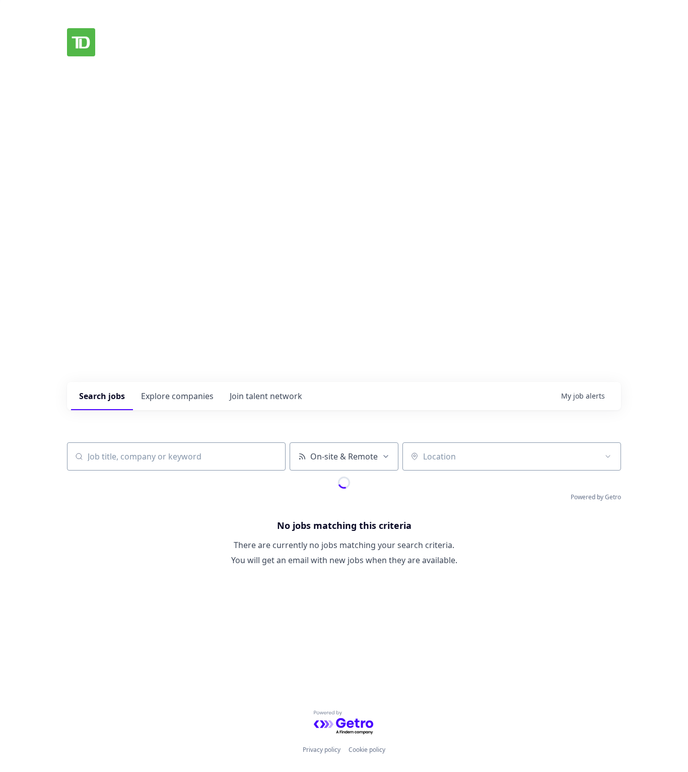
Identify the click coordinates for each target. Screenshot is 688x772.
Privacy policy (321, 749)
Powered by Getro (596, 497)
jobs (102, 396)
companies (177, 396)
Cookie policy (367, 749)
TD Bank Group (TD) (166, 42)
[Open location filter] (608, 456)
